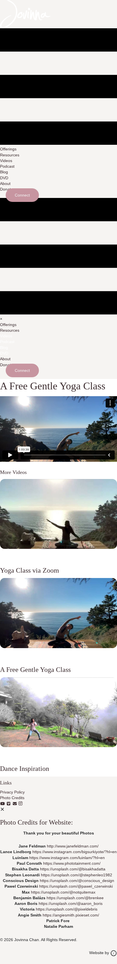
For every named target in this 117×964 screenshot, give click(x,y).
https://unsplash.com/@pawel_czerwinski (76, 886)
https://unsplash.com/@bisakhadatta (72, 869)
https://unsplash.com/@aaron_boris (71, 903)
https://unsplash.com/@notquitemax (63, 892)
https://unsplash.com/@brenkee (75, 898)
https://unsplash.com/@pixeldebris (66, 909)
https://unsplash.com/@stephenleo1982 (76, 875)
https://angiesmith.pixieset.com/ (71, 915)
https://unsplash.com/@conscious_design (77, 880)
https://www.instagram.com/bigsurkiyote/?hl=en (74, 851)
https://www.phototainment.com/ (72, 863)
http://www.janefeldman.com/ (73, 846)
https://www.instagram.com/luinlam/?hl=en (67, 857)
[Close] (2, 809)
